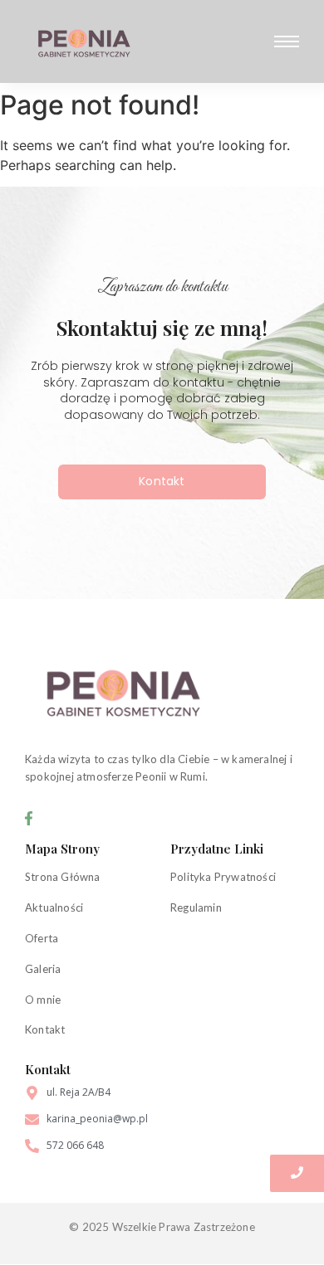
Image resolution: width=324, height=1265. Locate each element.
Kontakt (45, 1029)
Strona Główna (63, 876)
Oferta (41, 938)
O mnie (43, 999)
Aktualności (54, 907)
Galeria (43, 969)
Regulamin (196, 907)
